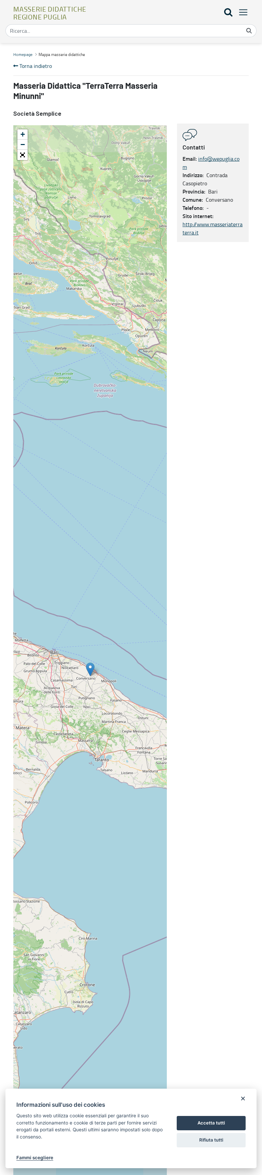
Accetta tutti (211, 1123)
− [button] (22, 144)
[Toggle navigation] (241, 12)
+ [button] (22, 134)
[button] (22, 155)
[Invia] (249, 30)
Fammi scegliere (34, 1157)
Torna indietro (35, 66)
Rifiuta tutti (211, 1140)
